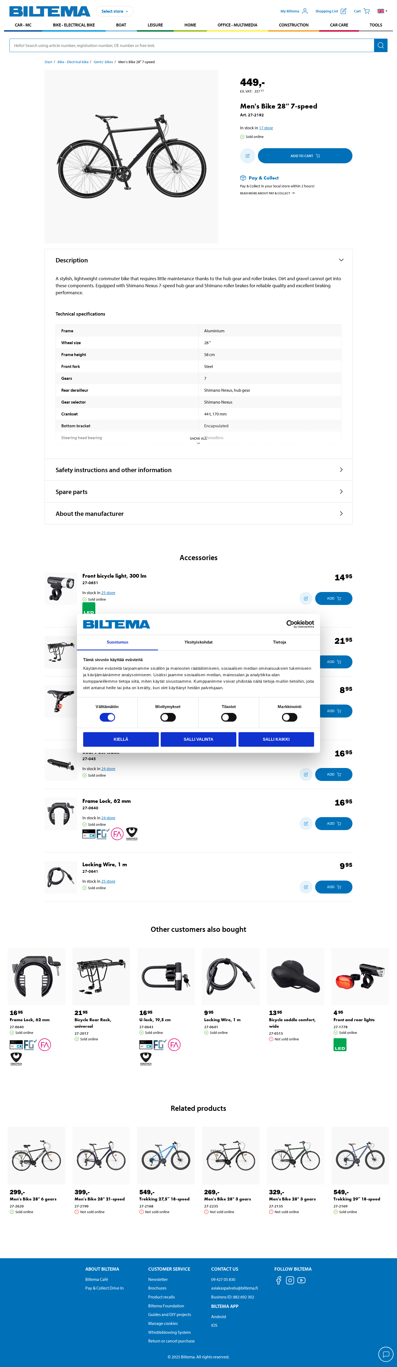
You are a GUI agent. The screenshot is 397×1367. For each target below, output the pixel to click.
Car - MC (23, 25)
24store (108, 768)
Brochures (157, 1288)
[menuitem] (23, 25)
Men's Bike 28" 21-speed (100, 1199)
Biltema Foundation (166, 1305)
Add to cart (302, 155)
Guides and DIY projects (169, 1314)
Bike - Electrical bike (74, 25)
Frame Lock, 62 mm (106, 800)
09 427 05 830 (223, 1279)
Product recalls (161, 1297)
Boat (121, 25)
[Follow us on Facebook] (278, 1281)
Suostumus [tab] (118, 642)
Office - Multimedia (237, 25)
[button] (382, 11)
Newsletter (158, 1279)
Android (218, 1316)
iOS (214, 1325)
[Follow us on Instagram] (290, 1281)
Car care (339, 25)
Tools (376, 25)
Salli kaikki (276, 739)
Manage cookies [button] (163, 1323)
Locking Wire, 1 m (104, 864)
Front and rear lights (354, 1020)
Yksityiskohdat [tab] (198, 642)
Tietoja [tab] (279, 642)
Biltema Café (96, 1279)
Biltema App (224, 1306)
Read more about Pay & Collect (265, 193)
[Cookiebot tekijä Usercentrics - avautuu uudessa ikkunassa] (290, 624)
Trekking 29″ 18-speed (357, 1199)
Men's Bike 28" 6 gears (33, 1199)
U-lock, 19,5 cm (155, 1020)
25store (108, 592)
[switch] (168, 717)
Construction (294, 25)
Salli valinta (198, 739)
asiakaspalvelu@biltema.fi (234, 1288)
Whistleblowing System (169, 1332)
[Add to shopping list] (247, 155)
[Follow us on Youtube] (301, 1283)
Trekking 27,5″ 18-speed (164, 1199)
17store (266, 127)
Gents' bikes (103, 61)
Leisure (155, 25)
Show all (198, 438)
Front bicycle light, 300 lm (114, 575)
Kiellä (121, 739)
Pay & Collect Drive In (104, 1288)
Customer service (169, 1269)
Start (48, 61)
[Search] (381, 45)
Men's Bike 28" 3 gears (227, 1199)
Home (190, 25)
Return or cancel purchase (171, 1341)
